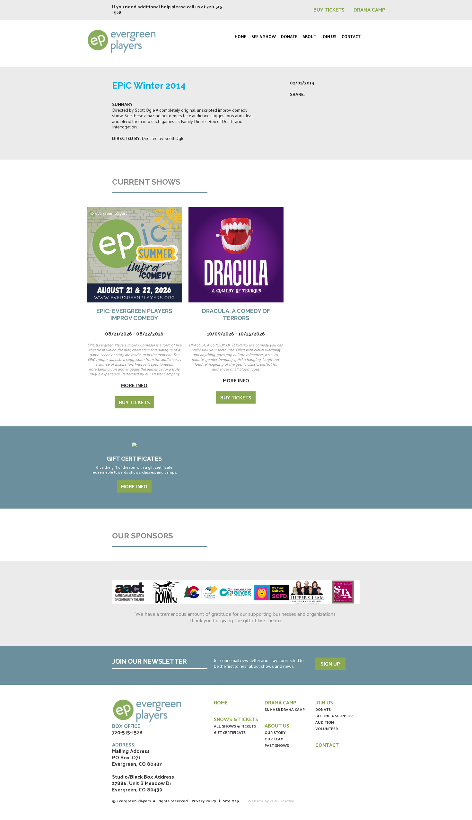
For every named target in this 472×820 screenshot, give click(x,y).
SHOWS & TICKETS (236, 719)
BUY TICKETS (329, 9)
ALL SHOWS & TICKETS (235, 725)
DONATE (323, 709)
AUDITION (324, 722)
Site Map (231, 800)
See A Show (263, 36)
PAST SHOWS (277, 745)
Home (240, 36)
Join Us (329, 36)
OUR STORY (275, 732)
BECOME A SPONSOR (334, 715)
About (309, 36)
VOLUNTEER (326, 728)
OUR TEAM (274, 738)
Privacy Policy (204, 800)
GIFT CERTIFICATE (230, 732)
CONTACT (327, 744)
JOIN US (324, 702)
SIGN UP (330, 663)
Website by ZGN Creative (271, 800)
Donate (289, 36)
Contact (351, 36)
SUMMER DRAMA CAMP (285, 709)
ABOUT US (277, 725)
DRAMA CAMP (369, 9)
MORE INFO (134, 486)
